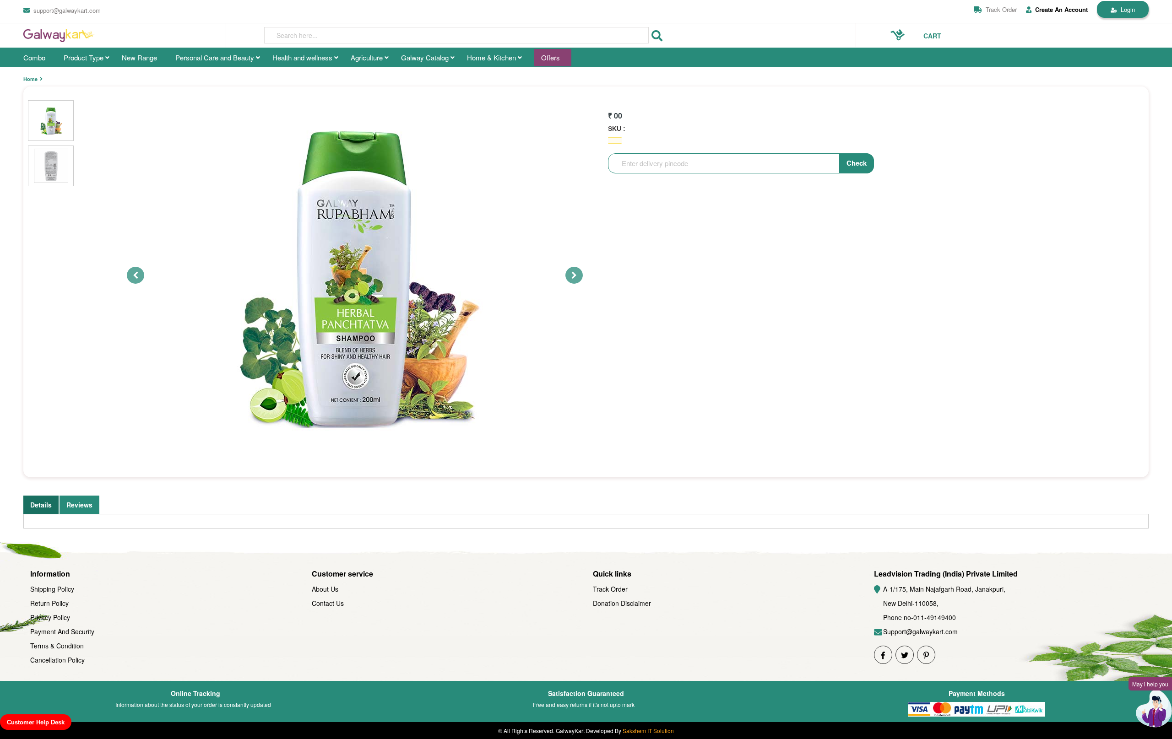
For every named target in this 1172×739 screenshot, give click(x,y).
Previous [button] (131, 275)
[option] (356, 275)
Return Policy (49, 603)
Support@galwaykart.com (920, 631)
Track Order (1001, 9)
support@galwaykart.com (67, 10)
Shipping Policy (52, 588)
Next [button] (570, 275)
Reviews (79, 504)
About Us (325, 588)
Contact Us (328, 603)
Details (41, 504)
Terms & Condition (57, 645)
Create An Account (1061, 9)
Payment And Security (62, 631)
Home (30, 79)
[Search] (657, 36)
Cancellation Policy (57, 659)
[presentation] (456, 35)
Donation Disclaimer (622, 603)
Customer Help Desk (36, 722)
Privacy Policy (50, 617)
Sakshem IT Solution (648, 730)
